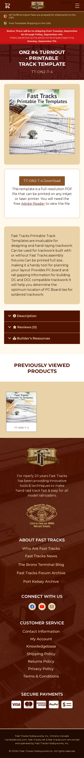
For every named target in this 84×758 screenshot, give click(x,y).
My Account (41, 639)
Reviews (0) (27, 327)
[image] (42, 121)
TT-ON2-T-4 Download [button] (42, 181)
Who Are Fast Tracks (41, 548)
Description (26, 316)
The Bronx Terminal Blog (41, 564)
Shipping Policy (41, 654)
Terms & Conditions (41, 676)
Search (66, 2)
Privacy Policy (41, 669)
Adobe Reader (33, 204)
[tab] (42, 316)
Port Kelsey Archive (41, 581)
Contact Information (41, 631)
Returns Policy (41, 661)
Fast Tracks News (41, 556)
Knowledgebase (41, 646)
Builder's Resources (33, 338)
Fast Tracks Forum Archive (41, 573)
